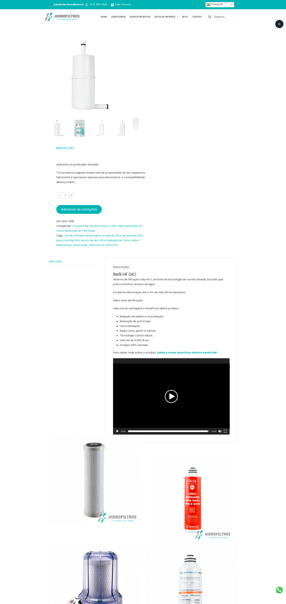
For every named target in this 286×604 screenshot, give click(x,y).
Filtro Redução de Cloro (114, 240)
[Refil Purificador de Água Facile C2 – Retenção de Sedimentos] (191, 500)
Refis (121, 226)
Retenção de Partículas (80, 231)
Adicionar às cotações (79, 209)
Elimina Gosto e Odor (103, 226)
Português (217, 4)
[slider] (168, 431)
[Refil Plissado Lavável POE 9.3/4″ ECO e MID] (94, 480)
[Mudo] (220, 431)
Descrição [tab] (55, 261)
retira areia (80, 245)
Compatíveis (80, 226)
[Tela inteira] (225, 431)
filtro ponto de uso (86, 240)
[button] (171, 396)
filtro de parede (126, 235)
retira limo (111, 245)
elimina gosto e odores (100, 235)
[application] (171, 396)
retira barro (96, 245)
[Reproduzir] (117, 431)
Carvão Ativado (74, 235)
